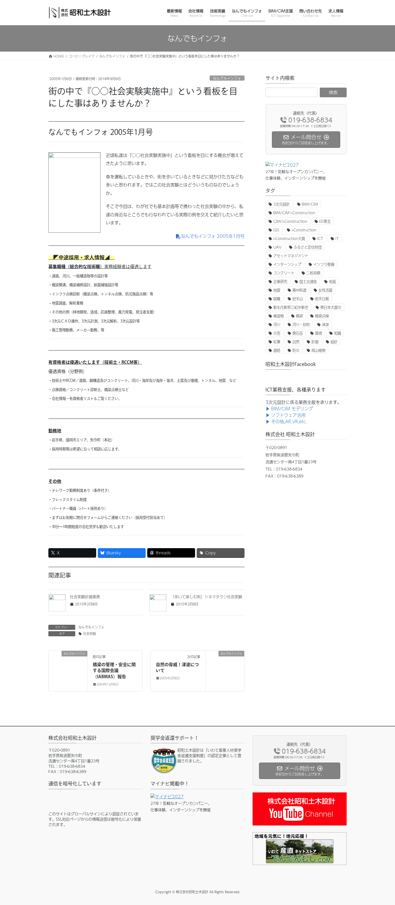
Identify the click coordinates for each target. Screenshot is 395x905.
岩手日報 (322, 298)
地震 (276, 290)
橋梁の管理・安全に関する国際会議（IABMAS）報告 (114, 670)
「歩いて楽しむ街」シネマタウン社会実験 (206, 596)
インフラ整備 (323, 264)
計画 (314, 341)
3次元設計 (281, 204)
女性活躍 (325, 290)
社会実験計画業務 (85, 596)
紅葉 (276, 341)
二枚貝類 (313, 273)
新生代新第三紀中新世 (290, 307)
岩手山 (297, 298)
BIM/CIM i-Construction (294, 213)
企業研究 (280, 281)
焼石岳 (297, 333)
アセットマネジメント (290, 255)
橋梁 (299, 316)
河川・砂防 (301, 324)
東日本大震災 (330, 307)
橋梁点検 (322, 316)
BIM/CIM (310, 204)
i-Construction (304, 230)
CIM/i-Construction (290, 221)
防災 (295, 350)
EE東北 (325, 221)
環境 (318, 333)
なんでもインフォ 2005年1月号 (213, 236)
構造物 (278, 316)
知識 (337, 333)
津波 (325, 324)
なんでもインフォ (227, 78)
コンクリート (283, 273)
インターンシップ (287, 264)
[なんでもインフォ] (68, 670)
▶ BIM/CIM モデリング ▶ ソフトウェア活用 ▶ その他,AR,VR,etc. (289, 415)
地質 (332, 281)
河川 (276, 324)
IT (337, 238)
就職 (276, 298)
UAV (277, 247)
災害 (276, 333)
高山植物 (318, 350)
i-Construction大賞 (289, 238)
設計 (334, 341)
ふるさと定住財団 (308, 247)
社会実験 (89, 633)
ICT (320, 238)
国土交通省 (308, 281)
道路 (276, 350)
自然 (295, 341)
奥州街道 (299, 290)
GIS (276, 230)
